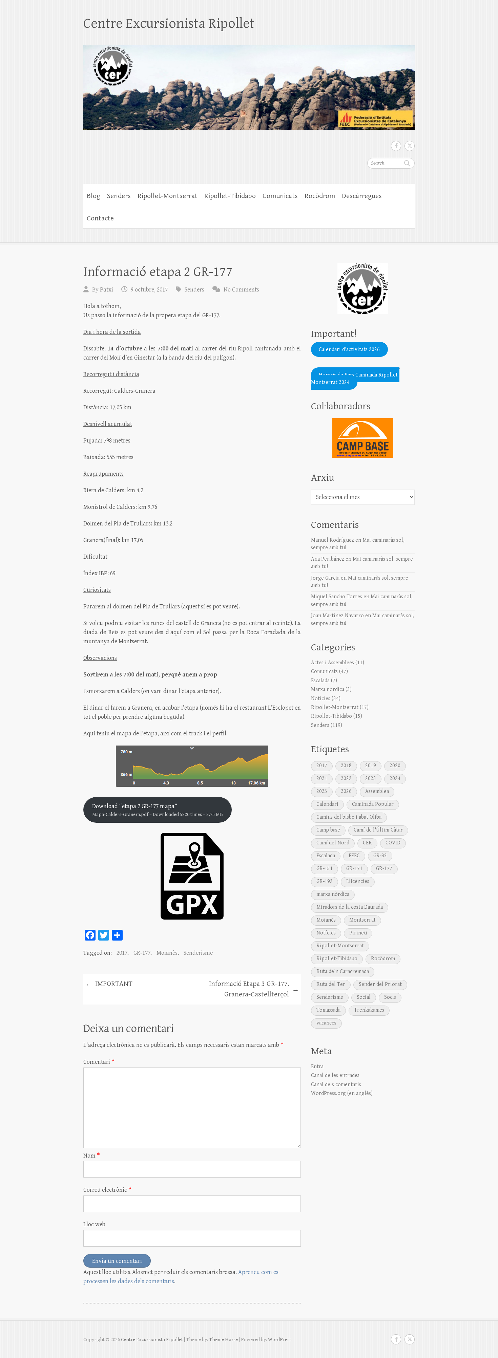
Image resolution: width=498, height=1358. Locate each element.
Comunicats (280, 196)
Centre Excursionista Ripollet (168, 23)
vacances (326, 1023)
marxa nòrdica (332, 894)
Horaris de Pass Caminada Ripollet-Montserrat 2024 (355, 378)
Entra (317, 1066)
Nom (91, 1155)
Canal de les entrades (335, 1075)
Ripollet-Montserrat (168, 196)
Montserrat (362, 920)
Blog (93, 196)
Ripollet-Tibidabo (230, 196)
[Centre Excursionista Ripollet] (249, 83)
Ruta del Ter (330, 984)
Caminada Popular (373, 804)
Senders (119, 196)
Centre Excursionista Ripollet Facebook (396, 146)
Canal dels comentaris (336, 1084)
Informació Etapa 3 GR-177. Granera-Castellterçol (254, 989)
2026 (346, 791)
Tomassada (328, 1010)
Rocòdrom (320, 196)
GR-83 (380, 856)
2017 (122, 952)
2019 (370, 765)
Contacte (100, 218)
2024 (395, 778)
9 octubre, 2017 (149, 289)
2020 (395, 765)
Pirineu (358, 933)
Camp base (328, 830)
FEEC (354, 856)
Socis (390, 997)
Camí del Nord (332, 843)
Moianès (167, 952)
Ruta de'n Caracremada (342, 971)
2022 (346, 778)
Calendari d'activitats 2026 (349, 349)
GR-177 (141, 952)
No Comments (241, 289)
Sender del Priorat (380, 984)
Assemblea (377, 791)
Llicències (357, 881)
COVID (393, 843)
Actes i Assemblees (332, 663)
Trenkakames (369, 1010)
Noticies (320, 698)
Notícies (326, 933)
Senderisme (198, 952)
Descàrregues (362, 196)
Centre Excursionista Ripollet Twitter (409, 146)
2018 (346, 765)
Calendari (327, 804)
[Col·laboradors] (363, 438)
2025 (321, 791)
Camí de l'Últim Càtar (378, 830)
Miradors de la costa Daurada (349, 907)
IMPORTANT (108, 984)
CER (367, 843)
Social (364, 997)
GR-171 (354, 868)
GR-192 (324, 881)
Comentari (99, 1061)
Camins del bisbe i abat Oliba (348, 817)
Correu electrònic (107, 1189)
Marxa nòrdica (327, 689)
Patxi (106, 289)
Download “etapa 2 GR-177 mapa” (157, 810)
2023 (370, 778)
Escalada (320, 680)
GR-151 (324, 868)
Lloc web (94, 1224)
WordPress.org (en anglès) (342, 1093)
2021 (321, 778)
